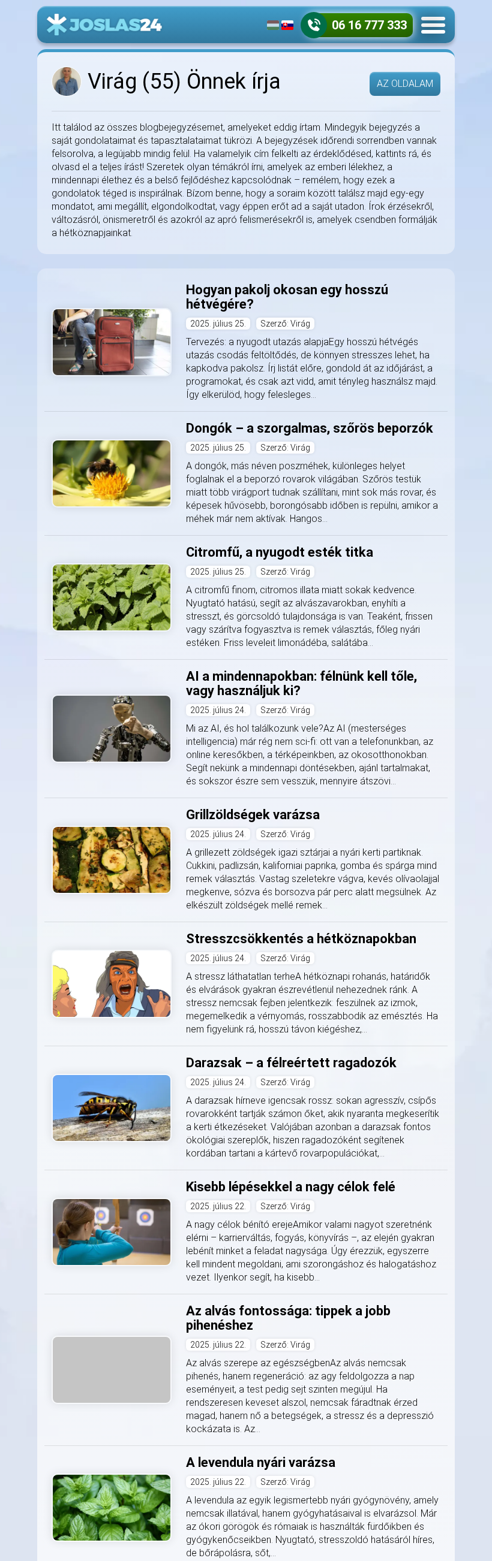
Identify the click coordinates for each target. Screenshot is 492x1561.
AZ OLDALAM (405, 83)
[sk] (287, 25)
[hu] (273, 25)
